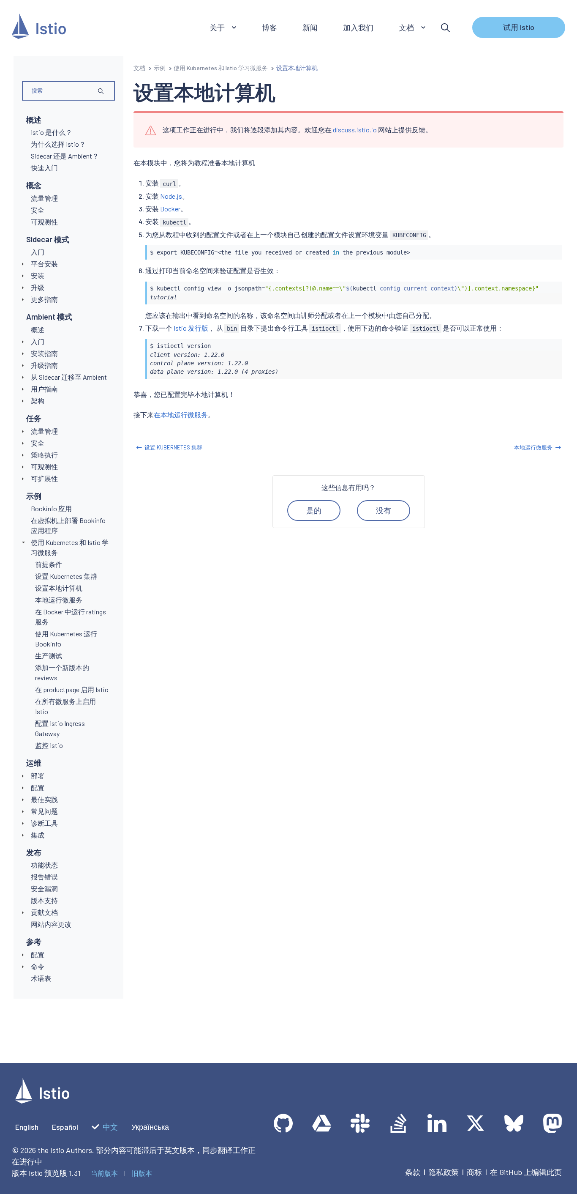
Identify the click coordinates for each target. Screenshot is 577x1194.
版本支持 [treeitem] (44, 900)
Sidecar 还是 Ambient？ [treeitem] (65, 156)
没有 (383, 510)
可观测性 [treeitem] (44, 222)
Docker (170, 209)
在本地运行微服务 (181, 415)
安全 (37, 443)
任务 (33, 418)
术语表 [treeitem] (41, 978)
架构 (37, 401)
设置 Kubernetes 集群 (173, 447)
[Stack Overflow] (398, 1123)
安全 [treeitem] (37, 210)
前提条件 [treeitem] (48, 564)
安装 (37, 275)
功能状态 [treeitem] (44, 865)
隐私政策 (443, 1172)
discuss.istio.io (355, 130)
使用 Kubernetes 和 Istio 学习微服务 (221, 67)
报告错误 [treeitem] (44, 877)
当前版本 (104, 1173)
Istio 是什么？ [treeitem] (51, 132)
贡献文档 (44, 912)
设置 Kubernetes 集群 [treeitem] (66, 576)
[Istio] (39, 28)
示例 (33, 496)
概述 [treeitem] (37, 330)
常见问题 (44, 811)
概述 (33, 119)
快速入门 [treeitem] (44, 168)
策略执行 (44, 455)
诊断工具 (44, 823)
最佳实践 (44, 799)
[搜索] (445, 28)
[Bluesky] (514, 1123)
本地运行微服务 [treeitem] (58, 600)
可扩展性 (44, 478)
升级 (37, 287)
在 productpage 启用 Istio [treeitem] (72, 689)
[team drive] (322, 1123)
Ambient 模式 (49, 316)
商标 (474, 1172)
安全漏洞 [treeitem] (44, 889)
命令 (37, 966)
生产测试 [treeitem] (48, 656)
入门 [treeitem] (37, 252)
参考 (33, 941)
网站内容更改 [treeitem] (51, 924)
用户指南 (44, 389)
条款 (412, 1172)
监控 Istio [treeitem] (49, 745)
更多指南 (44, 299)
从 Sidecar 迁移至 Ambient (69, 377)
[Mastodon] (552, 1123)
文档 (139, 67)
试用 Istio (518, 27)
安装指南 (44, 353)
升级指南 (44, 365)
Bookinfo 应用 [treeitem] (51, 508)
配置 (37, 787)
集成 (37, 835)
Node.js (171, 196)
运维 (33, 762)
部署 (37, 776)
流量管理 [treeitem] (44, 198)
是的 (313, 510)
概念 (33, 185)
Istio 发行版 (191, 328)
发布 (33, 852)
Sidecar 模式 (47, 239)
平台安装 (44, 264)
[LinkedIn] (437, 1123)
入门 (37, 341)
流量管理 (44, 431)
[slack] (360, 1123)
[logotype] (42, 1101)
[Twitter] (475, 1123)
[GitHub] (283, 1123)
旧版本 (142, 1173)
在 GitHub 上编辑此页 (526, 1172)
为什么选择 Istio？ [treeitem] (58, 144)
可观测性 (44, 467)
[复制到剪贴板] (552, 249)
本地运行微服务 (533, 447)
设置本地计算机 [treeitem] (58, 588)
